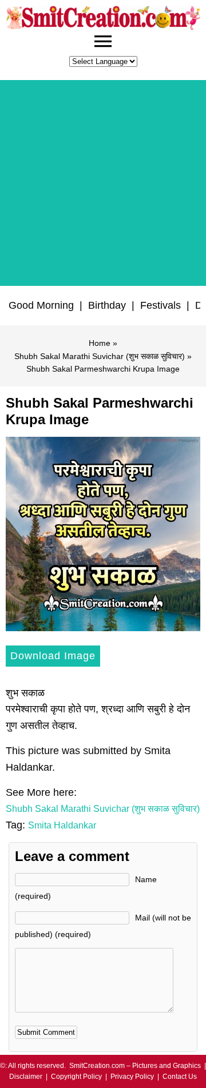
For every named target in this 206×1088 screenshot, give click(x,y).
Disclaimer (25, 1077)
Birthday (107, 305)
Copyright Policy (76, 1077)
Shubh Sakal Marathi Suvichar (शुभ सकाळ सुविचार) (99, 356)
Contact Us (180, 1077)
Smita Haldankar (62, 825)
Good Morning (41, 305)
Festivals (160, 305)
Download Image (53, 655)
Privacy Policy (132, 1077)
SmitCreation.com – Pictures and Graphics (135, 1066)
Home (99, 343)
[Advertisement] (103, 183)
